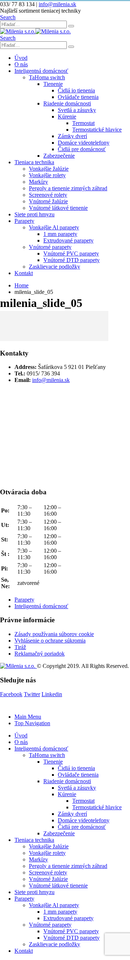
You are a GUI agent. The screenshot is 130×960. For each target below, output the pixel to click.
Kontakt (23, 273)
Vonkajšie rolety (47, 175)
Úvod (20, 58)
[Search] (71, 26)
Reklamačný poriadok (39, 654)
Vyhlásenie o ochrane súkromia (50, 640)
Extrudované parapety (68, 240)
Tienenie (53, 84)
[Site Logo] (35, 31)
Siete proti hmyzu (34, 214)
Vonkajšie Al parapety (54, 227)
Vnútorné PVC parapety (71, 253)
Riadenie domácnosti (67, 103)
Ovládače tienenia (78, 97)
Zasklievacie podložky (54, 266)
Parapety (24, 221)
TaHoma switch (47, 77)
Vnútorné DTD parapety (71, 260)
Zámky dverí (72, 136)
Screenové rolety (48, 195)
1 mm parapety (60, 234)
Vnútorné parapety (50, 247)
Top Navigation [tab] (32, 723)
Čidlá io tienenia (76, 90)
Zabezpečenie (59, 156)
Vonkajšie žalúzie (49, 169)
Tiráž (20, 647)
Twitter (32, 694)
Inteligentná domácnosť (41, 71)
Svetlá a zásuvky (77, 110)
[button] (8, 17)
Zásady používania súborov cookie (54, 634)
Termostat (83, 123)
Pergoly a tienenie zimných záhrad (68, 188)
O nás (21, 64)
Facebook (11, 694)
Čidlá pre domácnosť (82, 149)
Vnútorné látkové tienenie (58, 208)
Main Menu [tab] (27, 717)
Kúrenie (67, 116)
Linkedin (52, 694)
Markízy (38, 182)
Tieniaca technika (34, 162)
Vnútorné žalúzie (48, 201)
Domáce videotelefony (83, 143)
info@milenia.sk (57, 4)
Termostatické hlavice (97, 129)
